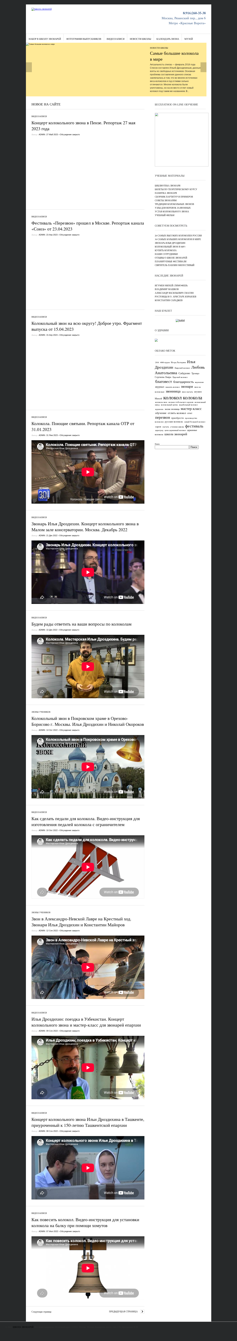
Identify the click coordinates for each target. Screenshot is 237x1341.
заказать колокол (172, 387)
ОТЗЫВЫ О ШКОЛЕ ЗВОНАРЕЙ (171, 257)
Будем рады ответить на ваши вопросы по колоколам (81, 624)
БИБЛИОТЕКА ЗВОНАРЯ (167, 185)
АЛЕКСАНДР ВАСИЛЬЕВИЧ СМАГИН (174, 292)
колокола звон (161, 402)
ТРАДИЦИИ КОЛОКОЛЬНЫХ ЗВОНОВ (174, 204)
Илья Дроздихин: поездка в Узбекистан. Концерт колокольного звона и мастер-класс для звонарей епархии (86, 1022)
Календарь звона (167, 39)
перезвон (162, 417)
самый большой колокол (194, 421)
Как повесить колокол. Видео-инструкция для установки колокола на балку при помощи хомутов (85, 1222)
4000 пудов (165, 362)
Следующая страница (41, 1311)
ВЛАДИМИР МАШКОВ (167, 289)
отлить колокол (177, 413)
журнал (159, 386)
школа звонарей (175, 434)
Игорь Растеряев (178, 362)
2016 (157, 362)
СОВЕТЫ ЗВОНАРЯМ (166, 200)
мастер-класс (191, 408)
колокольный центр (169, 404)
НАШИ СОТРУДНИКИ (166, 253)
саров (158, 426)
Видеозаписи (115, 39)
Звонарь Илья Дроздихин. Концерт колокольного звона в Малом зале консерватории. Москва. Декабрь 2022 (85, 527)
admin (42, 134)
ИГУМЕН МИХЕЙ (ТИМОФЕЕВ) (171, 285)
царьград (159, 430)
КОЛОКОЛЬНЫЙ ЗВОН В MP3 (170, 246)
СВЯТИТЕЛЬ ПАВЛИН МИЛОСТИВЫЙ (174, 265)
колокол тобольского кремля (180, 402)
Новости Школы (140, 39)
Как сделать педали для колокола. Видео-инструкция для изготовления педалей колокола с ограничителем (85, 821)
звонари (187, 386)
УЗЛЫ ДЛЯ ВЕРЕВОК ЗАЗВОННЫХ (173, 207)
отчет (189, 413)
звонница (173, 391)
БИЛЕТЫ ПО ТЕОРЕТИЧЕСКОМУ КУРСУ (176, 189)
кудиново (159, 409)
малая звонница (172, 408)
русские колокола (174, 421)
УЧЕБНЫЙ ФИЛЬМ (164, 215)
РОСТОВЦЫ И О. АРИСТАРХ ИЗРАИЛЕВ (175, 296)
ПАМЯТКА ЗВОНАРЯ (166, 192)
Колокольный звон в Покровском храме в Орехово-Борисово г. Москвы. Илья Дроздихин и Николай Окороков (87, 721)
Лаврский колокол (182, 368)
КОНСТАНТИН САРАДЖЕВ (169, 300)
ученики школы (177, 426)
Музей (188, 39)
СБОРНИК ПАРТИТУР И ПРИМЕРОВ (174, 196)
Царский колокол (180, 377)
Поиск (157, 444)
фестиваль (194, 426)
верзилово (199, 382)
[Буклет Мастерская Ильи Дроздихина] (180, 320)
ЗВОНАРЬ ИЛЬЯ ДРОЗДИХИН (170, 242)
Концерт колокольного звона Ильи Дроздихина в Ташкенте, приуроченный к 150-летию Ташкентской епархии (87, 1122)
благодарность (183, 381)
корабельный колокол (188, 404)
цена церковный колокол (175, 430)
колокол (172, 397)
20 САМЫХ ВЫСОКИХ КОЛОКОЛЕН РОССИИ (178, 235)
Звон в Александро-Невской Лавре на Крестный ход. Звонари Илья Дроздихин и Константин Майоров (81, 922)
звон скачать (187, 391)
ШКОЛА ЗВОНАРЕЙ (23, 1326)
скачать (165, 426)
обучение (160, 413)
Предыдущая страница (123, 1311)
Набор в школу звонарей (45, 39)
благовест (163, 381)
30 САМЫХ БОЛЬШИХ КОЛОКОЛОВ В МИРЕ (178, 239)
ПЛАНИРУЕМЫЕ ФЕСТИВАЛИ (170, 261)
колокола (192, 397)
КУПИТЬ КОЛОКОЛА (166, 250)
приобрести (177, 418)
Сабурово (184, 373)
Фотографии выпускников (83, 39)
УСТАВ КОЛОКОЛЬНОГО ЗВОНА (172, 211)
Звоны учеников (40, 711)
